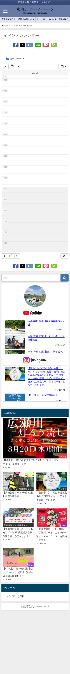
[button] (64, 256)
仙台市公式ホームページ (35, 606)
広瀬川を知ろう (8, 19)
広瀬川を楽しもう (26, 19)
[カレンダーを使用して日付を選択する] (12, 66)
